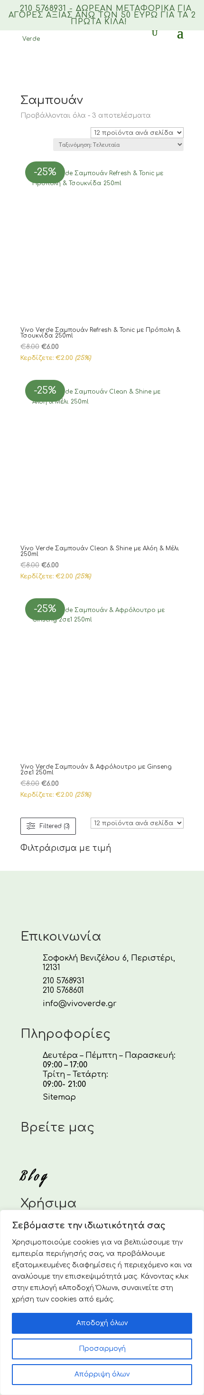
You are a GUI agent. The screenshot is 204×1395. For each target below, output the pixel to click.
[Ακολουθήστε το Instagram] (47, 1153)
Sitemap (59, 1097)
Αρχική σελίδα (40, 75)
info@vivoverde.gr (80, 1003)
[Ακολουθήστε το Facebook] (25, 1153)
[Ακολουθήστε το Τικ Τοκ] (70, 1153)
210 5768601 (63, 990)
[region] (102, 1302)
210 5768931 (63, 981)
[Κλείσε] (194, 1218)
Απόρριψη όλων (102, 1374)
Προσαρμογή (102, 1348)
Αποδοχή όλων (102, 1323)
